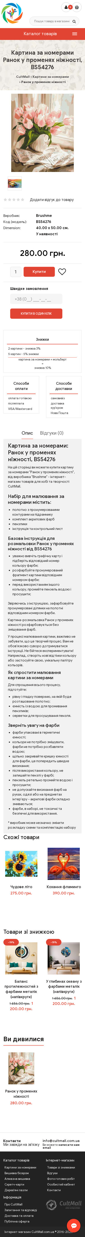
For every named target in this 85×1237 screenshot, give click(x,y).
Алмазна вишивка (17, 1179)
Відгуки (52, 1173)
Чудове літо (21, 887)
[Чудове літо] (21, 863)
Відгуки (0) (51, 433)
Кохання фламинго (64, 887)
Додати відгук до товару (52, 200)
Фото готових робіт (61, 1179)
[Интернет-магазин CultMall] (12, 13)
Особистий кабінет (61, 1184)
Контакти (12, 1141)
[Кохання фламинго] (64, 863)
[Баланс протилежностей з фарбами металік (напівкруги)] (21, 958)
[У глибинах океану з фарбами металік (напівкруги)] (64, 958)
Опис (27, 433)
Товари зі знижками (61, 1167)
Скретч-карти (14, 1184)
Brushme (44, 215)
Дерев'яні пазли (16, 1190)
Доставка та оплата (19, 1216)
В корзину (24, 1112)
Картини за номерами (20, 1167)
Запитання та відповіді (21, 1210)
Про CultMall (13, 1204)
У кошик (24, 903)
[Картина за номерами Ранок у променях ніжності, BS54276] (42, 133)
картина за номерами (34, 359)
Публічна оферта (17, 1221)
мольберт (60, 359)
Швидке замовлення (29, 289)
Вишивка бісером (17, 1173)
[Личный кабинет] (66, 7)
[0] (77, 7)
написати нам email (61, 1146)
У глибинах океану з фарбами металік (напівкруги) (64, 986)
